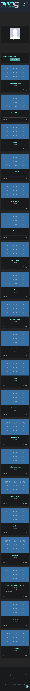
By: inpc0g (5, 90)
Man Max (15, 619)
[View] (23, 90)
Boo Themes (15, 290)
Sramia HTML (15, 496)
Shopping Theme (15, 83)
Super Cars (15, 349)
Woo (15, 378)
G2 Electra (15, 648)
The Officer (15, 201)
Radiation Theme (15, 467)
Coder (15, 526)
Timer (15, 231)
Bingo (15, 142)
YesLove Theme (15, 319)
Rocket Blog (15, 437)
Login (24, 3)
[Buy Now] (25, 90)
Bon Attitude (15, 172)
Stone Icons (15, 408)
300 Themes (15, 260)
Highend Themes (15, 113)
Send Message (15, 59)
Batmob (15, 555)
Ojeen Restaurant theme (15, 585)
